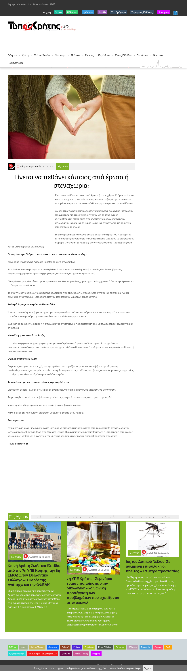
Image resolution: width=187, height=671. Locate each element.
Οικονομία (60, 55)
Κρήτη (25, 55)
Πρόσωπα (65, 653)
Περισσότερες (15, 63)
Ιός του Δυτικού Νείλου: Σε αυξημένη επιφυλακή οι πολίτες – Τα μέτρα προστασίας (152, 566)
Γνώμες (89, 55)
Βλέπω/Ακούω (42, 55)
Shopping (96, 653)
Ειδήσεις (12, 55)
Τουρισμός (145, 647)
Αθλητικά (157, 55)
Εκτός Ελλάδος (123, 55)
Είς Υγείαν (142, 55)
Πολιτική (76, 55)
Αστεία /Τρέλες (81, 653)
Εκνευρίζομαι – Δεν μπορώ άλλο (42, 653)
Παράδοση (104, 55)
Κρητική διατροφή (16, 653)
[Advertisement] (74, 40)
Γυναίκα (157, 647)
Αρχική (47, 12)
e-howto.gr (21, 443)
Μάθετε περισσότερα (129, 668)
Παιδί (168, 647)
